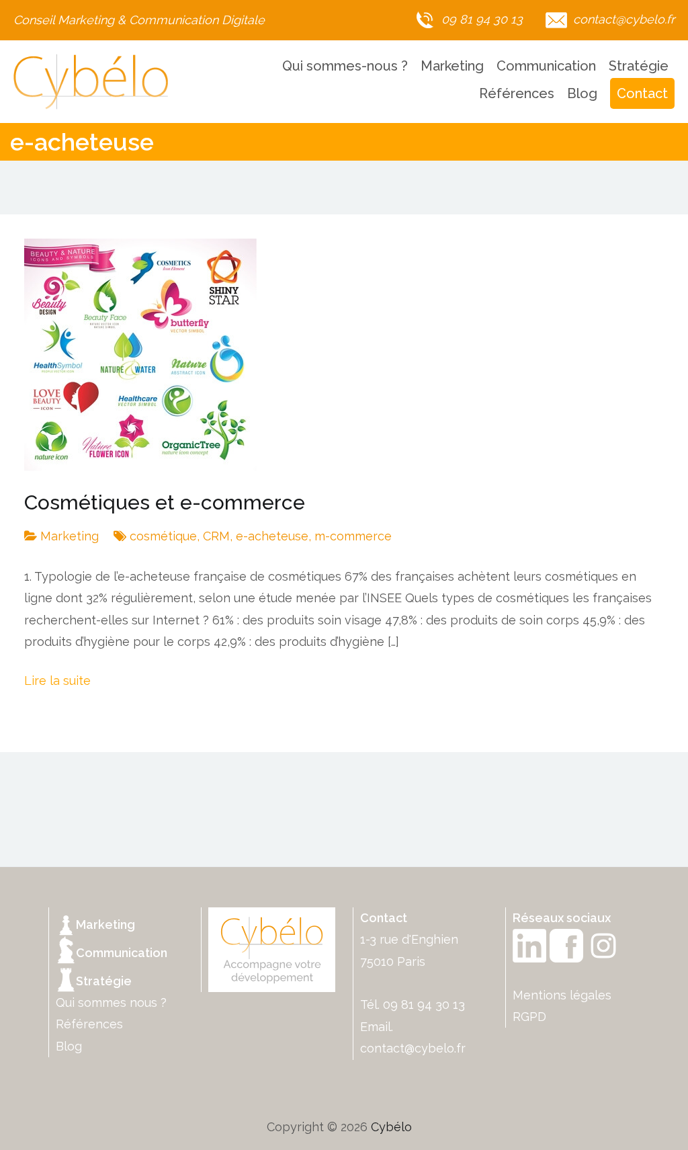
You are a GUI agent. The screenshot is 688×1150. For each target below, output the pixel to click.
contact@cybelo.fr (413, 1048)
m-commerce (353, 536)
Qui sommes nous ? (111, 1002)
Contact (642, 93)
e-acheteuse (272, 536)
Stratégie (639, 66)
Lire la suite (57, 680)
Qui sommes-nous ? (345, 66)
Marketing (452, 66)
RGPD (529, 1017)
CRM (216, 536)
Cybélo (391, 1127)
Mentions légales (562, 995)
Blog (582, 93)
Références (516, 93)
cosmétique (163, 536)
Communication (546, 66)
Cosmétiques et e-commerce (164, 502)
